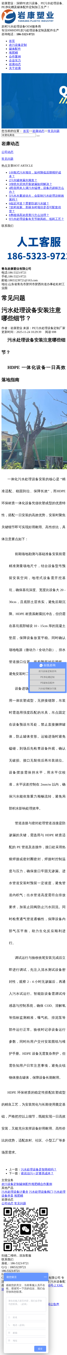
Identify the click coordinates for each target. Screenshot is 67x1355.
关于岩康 (15, 68)
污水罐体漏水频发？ (23, 180)
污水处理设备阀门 (41, 1191)
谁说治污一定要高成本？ (37, 1173)
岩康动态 (15, 64)
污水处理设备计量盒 (14, 1191)
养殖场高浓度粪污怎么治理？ (29, 215)
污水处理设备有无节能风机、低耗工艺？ (36, 218)
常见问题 (54, 131)
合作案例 (15, 56)
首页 (12, 41)
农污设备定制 (18, 44)
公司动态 (7, 1203)
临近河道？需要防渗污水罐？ (29, 203)
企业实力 (15, 60)
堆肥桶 (13, 52)
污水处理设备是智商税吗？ (39, 1169)
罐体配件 (15, 48)
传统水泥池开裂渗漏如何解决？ (30, 184)
